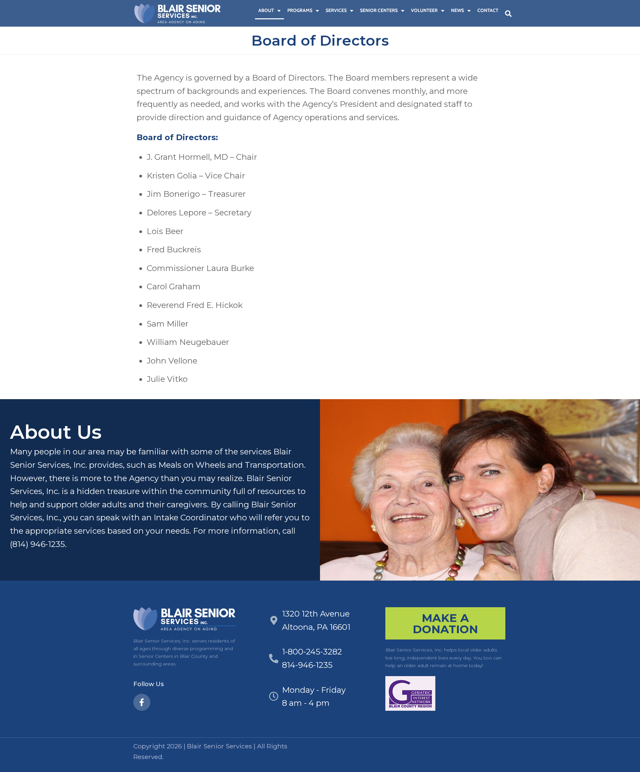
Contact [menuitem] (487, 10)
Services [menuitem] (336, 10)
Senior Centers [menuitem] (379, 10)
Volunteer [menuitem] (424, 10)
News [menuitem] (457, 10)
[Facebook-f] (141, 702)
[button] (508, 13)
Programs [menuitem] (299, 10)
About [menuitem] (266, 10)
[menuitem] (251, 10)
